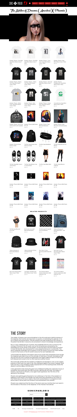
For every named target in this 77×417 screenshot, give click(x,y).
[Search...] (46, 394)
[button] (67, 3)
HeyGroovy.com (34, 411)
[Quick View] (16, 52)
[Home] (30, 3)
